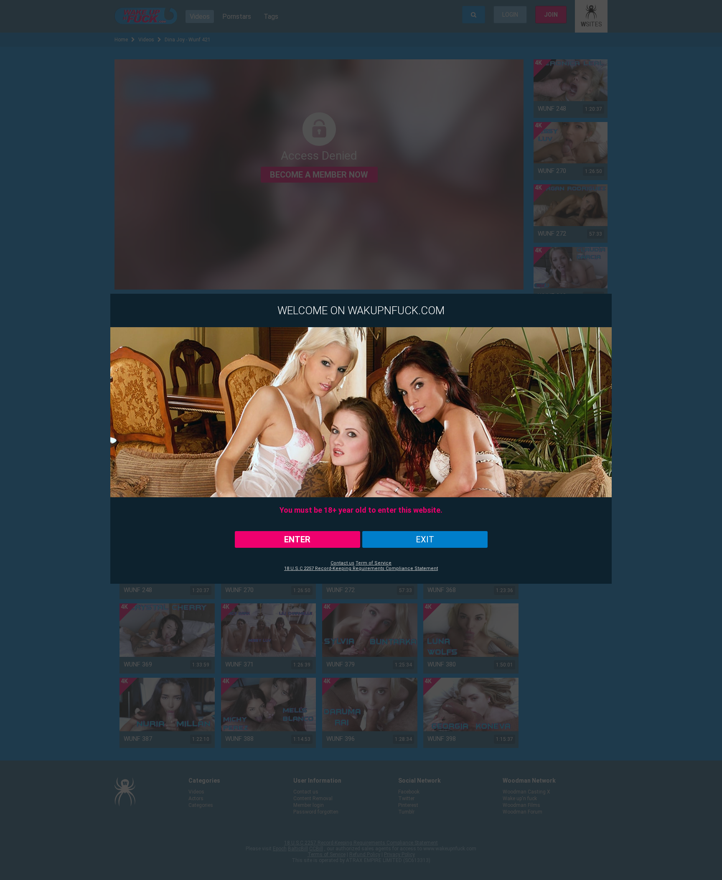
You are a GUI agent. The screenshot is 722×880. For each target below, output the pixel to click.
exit (425, 539)
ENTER (297, 539)
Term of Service (374, 563)
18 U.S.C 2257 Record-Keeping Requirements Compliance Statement (361, 568)
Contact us (342, 563)
